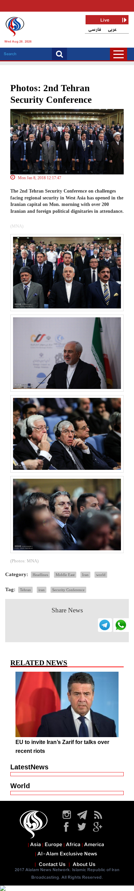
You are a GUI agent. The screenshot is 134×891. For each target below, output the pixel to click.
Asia (35, 845)
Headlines (40, 575)
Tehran (25, 590)
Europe (53, 845)
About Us (84, 865)
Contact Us (52, 865)
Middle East (65, 575)
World (20, 786)
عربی (112, 29)
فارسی (94, 29)
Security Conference (68, 590)
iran (41, 590)
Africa (73, 845)
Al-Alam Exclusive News (67, 854)
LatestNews (29, 767)
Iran (85, 575)
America (94, 845)
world (100, 575)
